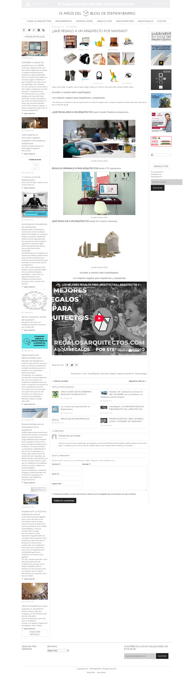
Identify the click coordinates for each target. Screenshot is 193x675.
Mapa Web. (91, 672)
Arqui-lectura (104, 21)
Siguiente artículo (137, 381)
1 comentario (72, 27)
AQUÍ (106, 161)
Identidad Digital (84, 21)
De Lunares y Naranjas (106, 221)
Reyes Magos (141, 373)
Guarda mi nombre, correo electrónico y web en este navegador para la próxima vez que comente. (95, 494)
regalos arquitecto (125, 373)
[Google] (76, 365)
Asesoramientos (63, 21)
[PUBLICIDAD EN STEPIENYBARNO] (161, 36)
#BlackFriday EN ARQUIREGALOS (75, 419)
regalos (113, 373)
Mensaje (86, 464)
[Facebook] (67, 365)
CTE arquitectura (113, 168)
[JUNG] (161, 79)
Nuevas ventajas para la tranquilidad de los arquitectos (33, 427)
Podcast (161, 21)
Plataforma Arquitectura (117, 112)
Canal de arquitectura (39, 21)
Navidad (105, 373)
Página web (56, 484)
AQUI (106, 217)
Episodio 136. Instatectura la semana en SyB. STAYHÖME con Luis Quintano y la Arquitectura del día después (121, 394)
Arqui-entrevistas (125, 21)
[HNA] (161, 121)
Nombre (56, 464)
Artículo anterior (61, 381)
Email (55, 474)
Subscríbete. (101, 672)
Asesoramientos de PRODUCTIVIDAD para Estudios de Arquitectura (33, 358)
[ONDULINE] (161, 141)
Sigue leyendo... (30, 113)
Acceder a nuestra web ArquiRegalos (71, 92)
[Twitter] (72, 365)
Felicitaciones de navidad (69, 436)
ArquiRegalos (94, 373)
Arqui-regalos (145, 21)
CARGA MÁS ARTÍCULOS (34, 633)
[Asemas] (96, 4)
